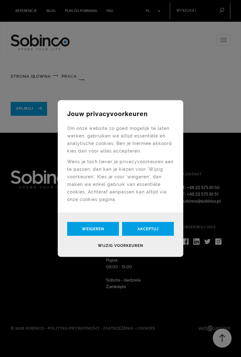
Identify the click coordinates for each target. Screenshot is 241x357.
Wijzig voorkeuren (120, 245)
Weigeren (93, 229)
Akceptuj (148, 229)
